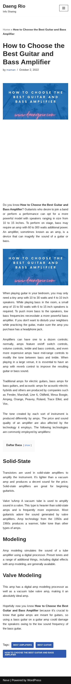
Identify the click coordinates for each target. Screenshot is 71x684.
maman (11, 69)
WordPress (34, 680)
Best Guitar (44, 645)
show (27, 445)
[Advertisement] (35, 167)
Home (6, 29)
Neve (6, 680)
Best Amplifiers (22, 645)
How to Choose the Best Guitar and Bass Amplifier (29, 653)
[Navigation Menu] (63, 8)
